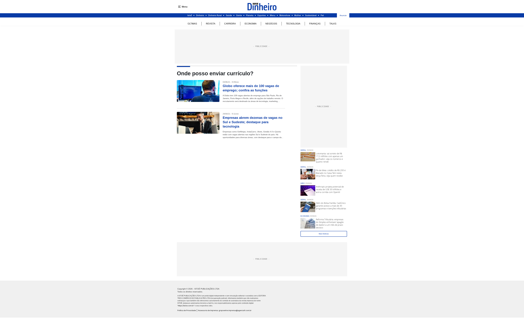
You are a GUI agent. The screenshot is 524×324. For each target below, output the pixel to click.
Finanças (315, 24)
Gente (239, 15)
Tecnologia (293, 24)
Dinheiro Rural (215, 15)
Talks (332, 24)
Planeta (249, 15)
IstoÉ (189, 15)
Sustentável (311, 15)
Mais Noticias (324, 234)
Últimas (192, 24)
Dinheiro (200, 15)
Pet (322, 15)
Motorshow (284, 15)
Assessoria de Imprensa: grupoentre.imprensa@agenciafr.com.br (224, 310)
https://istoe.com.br (186, 306)
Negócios (271, 24)
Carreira (230, 24)
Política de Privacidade (186, 310)
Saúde (229, 15)
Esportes (261, 15)
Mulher (297, 15)
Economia (251, 24)
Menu (272, 15)
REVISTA (210, 24)
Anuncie (343, 15)
